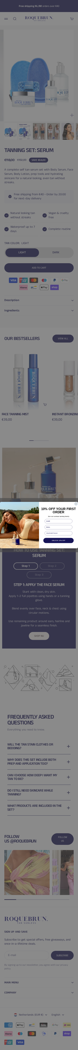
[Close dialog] (76, 504)
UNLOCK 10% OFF (58, 540)
